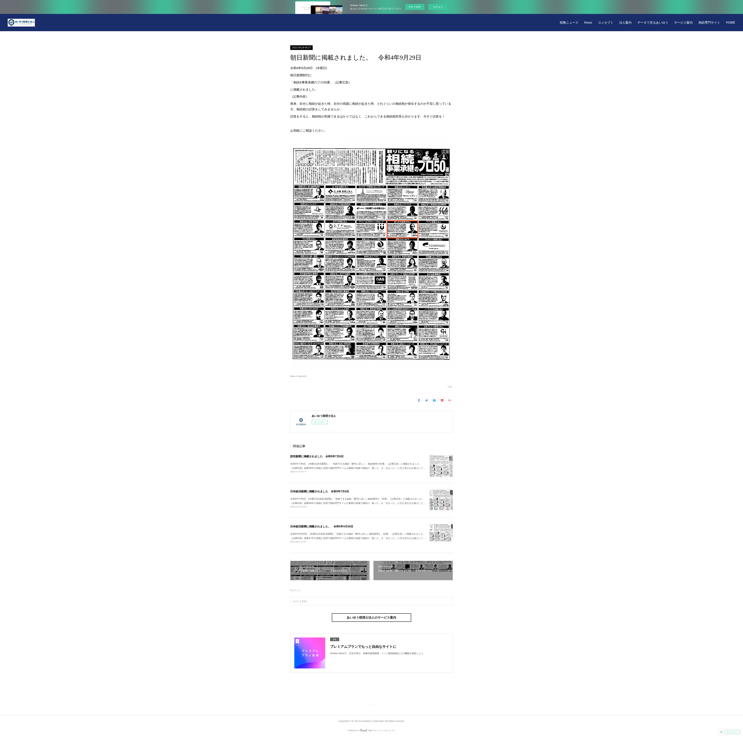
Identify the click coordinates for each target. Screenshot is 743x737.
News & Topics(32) (298, 376)
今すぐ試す (414, 7)
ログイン (438, 7)
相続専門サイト (709, 22)
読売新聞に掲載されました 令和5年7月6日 (317, 456)
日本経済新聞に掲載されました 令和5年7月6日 (319, 491)
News (588, 22)
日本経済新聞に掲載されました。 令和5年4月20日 (321, 526)
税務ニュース (569, 22)
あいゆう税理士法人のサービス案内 (371, 617)
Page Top (371, 706)
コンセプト (605, 22)
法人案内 (625, 22)
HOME (730, 22)
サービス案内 (683, 22)
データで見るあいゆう (652, 22)
